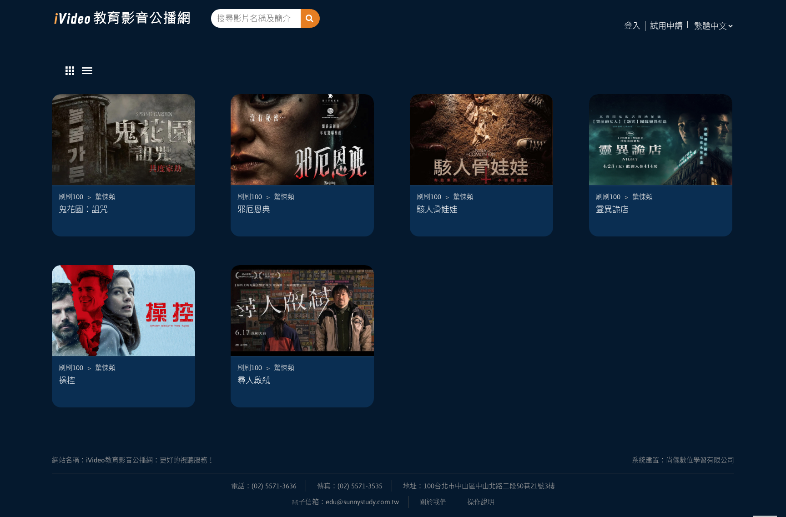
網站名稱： (133, 460)
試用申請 (666, 25)
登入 (632, 25)
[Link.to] (131, 18)
